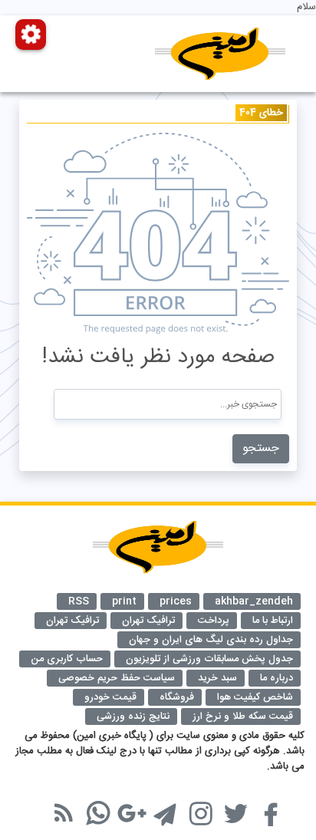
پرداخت (213, 620)
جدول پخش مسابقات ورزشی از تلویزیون (209, 659)
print (124, 601)
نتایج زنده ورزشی (133, 716)
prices (176, 601)
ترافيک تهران (148, 620)
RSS (78, 601)
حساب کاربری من (67, 659)
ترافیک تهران (72, 620)
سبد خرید (217, 678)
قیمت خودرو (110, 697)
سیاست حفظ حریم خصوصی (116, 678)
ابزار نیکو (42, 804)
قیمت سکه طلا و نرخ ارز (243, 716)
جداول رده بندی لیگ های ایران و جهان (211, 639)
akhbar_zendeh (254, 601)
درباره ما (276, 678)
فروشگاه (177, 697)
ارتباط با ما (272, 620)
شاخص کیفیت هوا (255, 697)
